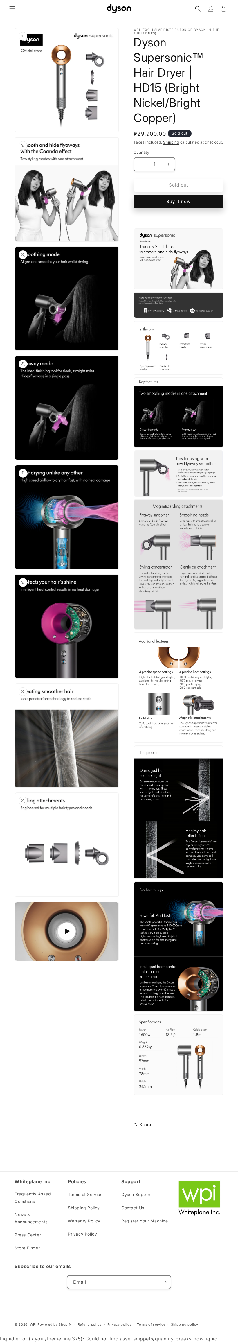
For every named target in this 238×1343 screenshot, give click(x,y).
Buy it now (178, 201)
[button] (12, 8)
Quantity (141, 152)
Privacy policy (119, 1324)
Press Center (28, 1234)
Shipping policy (184, 1324)
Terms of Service (85, 1194)
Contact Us (132, 1207)
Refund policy (90, 1324)
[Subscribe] (164, 1282)
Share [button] (145, 1124)
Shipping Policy (84, 1207)
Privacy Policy (82, 1233)
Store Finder (27, 1247)
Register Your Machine (144, 1220)
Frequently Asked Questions (33, 1197)
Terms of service (151, 1324)
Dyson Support (136, 1194)
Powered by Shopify (54, 1324)
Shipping (171, 142)
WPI (33, 1324)
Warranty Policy (84, 1220)
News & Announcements (31, 1218)
